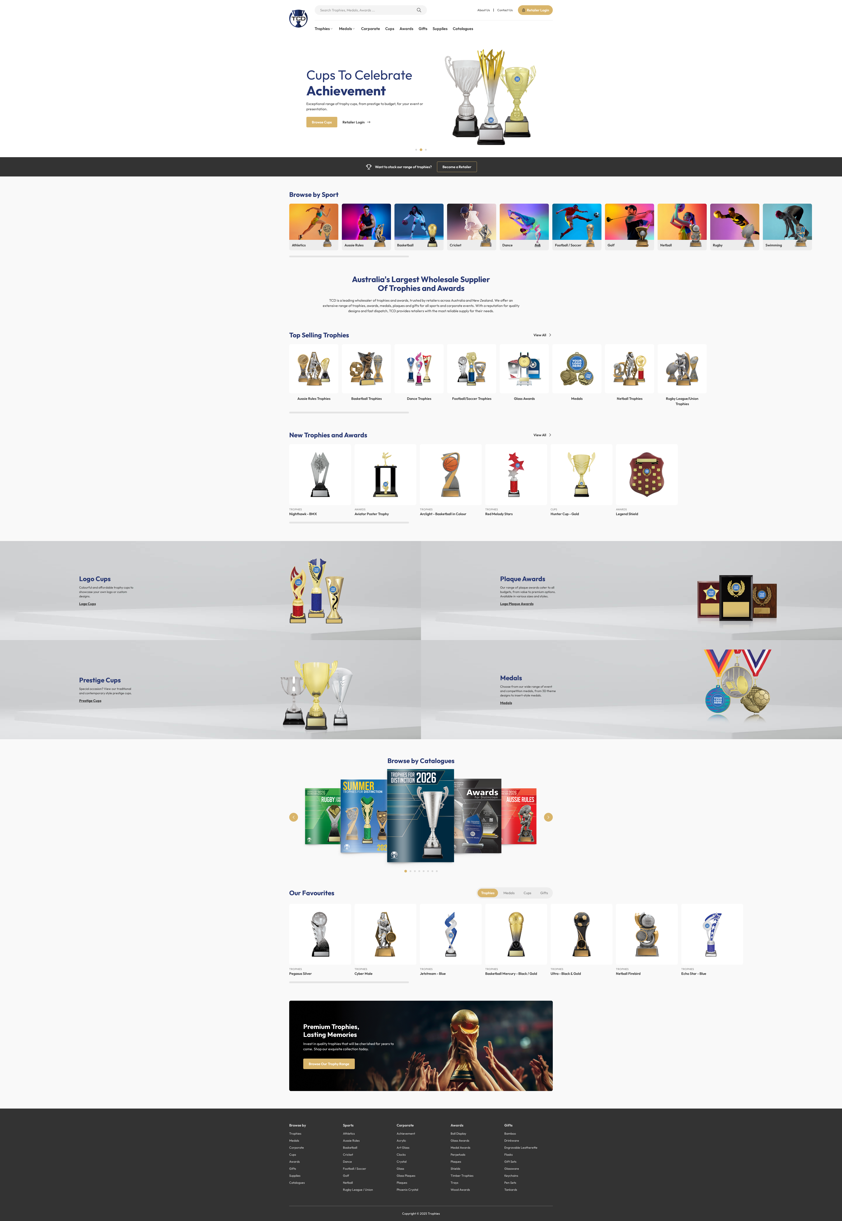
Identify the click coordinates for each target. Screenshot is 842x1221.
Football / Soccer (354, 1169)
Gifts (423, 28)
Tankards (510, 1190)
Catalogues (463, 28)
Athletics (349, 1134)
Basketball (350, 1148)
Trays (454, 1183)
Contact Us (505, 10)
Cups (389, 28)
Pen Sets (510, 1183)
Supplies (440, 28)
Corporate (370, 28)
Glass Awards (460, 1141)
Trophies (487, 893)
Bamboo (510, 1134)
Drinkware (511, 1141)
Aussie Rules (351, 1141)
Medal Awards (460, 1148)
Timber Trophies (462, 1176)
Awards (406, 28)
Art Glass (403, 1148)
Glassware (511, 1169)
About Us (483, 10)
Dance (347, 1162)
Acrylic (401, 1141)
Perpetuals (458, 1155)
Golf (346, 1176)
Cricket (348, 1155)
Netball (348, 1183)
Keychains (511, 1176)
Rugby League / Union (358, 1190)
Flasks (508, 1155)
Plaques (402, 1183)
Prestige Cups (90, 700)
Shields (455, 1169)
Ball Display (458, 1134)
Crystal (402, 1162)
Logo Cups (87, 604)
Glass (400, 1169)
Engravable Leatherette (520, 1148)
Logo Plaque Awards (516, 604)
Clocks (401, 1155)
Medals (506, 703)
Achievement (406, 1134)
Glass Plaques (406, 1176)
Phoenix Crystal (407, 1190)
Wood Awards (460, 1190)
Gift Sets (510, 1162)
